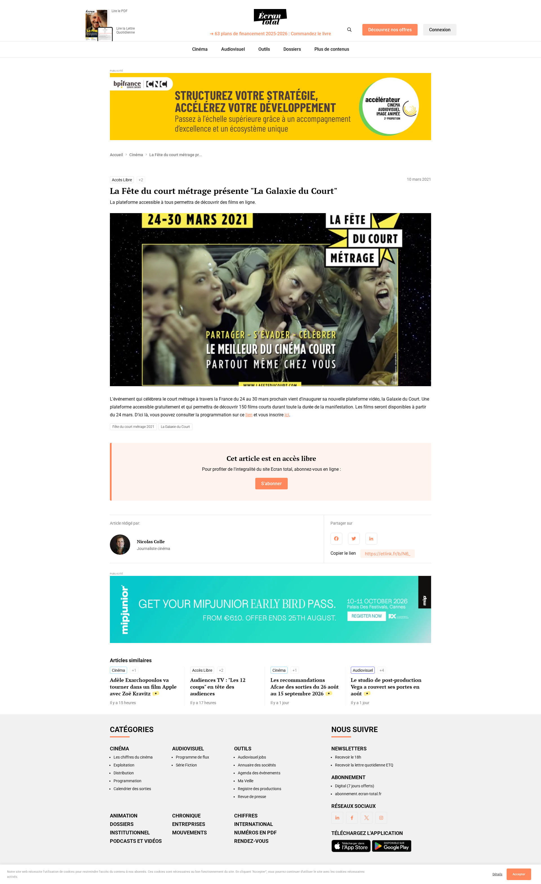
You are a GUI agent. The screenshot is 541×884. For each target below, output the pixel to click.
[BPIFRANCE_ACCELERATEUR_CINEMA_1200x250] (270, 106)
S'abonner (271, 483)
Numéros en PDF (255, 833)
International (253, 824)
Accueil (116, 155)
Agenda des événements (259, 773)
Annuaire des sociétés (257, 765)
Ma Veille (245, 781)
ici (287, 414)
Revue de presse (252, 796)
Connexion (440, 29)
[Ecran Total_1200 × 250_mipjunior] (270, 609)
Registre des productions (259, 788)
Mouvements (189, 833)
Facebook (352, 818)
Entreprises (188, 824)
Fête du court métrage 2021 (133, 427)
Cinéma (200, 49)
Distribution (124, 773)
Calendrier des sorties (132, 788)
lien (248, 414)
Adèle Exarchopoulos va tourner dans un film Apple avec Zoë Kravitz (143, 687)
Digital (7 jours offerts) (354, 786)
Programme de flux (192, 757)
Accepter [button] (519, 874)
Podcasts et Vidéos (136, 841)
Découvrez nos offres (390, 29)
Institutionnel (130, 833)
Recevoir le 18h (348, 757)
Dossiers (292, 49)
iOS (351, 846)
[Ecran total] (270, 17)
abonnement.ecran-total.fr (358, 794)
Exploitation (124, 765)
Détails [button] (497, 874)
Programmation (127, 781)
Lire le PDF (120, 11)
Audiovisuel (233, 49)
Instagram (381, 818)
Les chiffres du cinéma (133, 757)
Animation (124, 816)
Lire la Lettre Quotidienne (125, 30)
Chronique (186, 816)
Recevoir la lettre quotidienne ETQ (364, 765)
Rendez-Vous (251, 841)
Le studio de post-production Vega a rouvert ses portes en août (386, 687)
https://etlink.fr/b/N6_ (387, 553)
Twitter (367, 818)
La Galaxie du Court (175, 427)
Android (391, 846)
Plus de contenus (331, 49)
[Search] (349, 29)
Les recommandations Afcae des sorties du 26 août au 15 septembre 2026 (304, 687)
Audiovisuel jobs (252, 757)
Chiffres (246, 816)
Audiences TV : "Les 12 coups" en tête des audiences (217, 687)
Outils (264, 49)
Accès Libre (122, 180)
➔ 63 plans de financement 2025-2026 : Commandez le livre (270, 34)
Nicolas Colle (151, 541)
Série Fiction (186, 765)
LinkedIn (337, 818)
